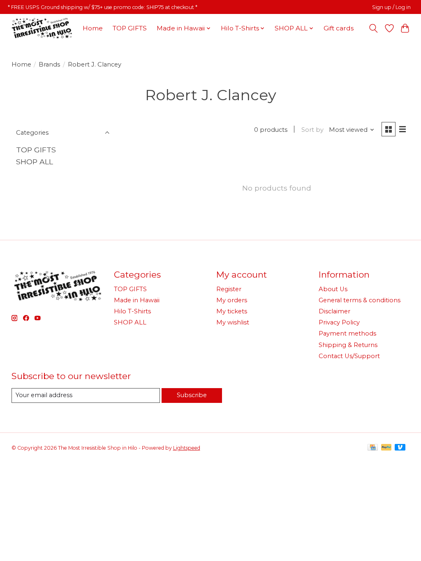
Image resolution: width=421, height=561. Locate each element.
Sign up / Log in (391, 7)
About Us (333, 289)
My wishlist (232, 322)
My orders (231, 300)
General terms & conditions (359, 300)
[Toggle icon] (373, 28)
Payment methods (347, 333)
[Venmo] (400, 448)
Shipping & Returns (348, 345)
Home (93, 28)
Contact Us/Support (349, 356)
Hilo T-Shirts (132, 311)
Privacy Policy (339, 322)
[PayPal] (386, 448)
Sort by (312, 129)
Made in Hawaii (137, 300)
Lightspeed (186, 448)
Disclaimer (334, 311)
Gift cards (339, 28)
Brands (49, 64)
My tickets (231, 311)
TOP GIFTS (130, 28)
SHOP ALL (34, 161)
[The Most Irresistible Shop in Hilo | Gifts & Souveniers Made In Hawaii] (41, 28)
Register (228, 289)
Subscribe (192, 395)
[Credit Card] (373, 448)
